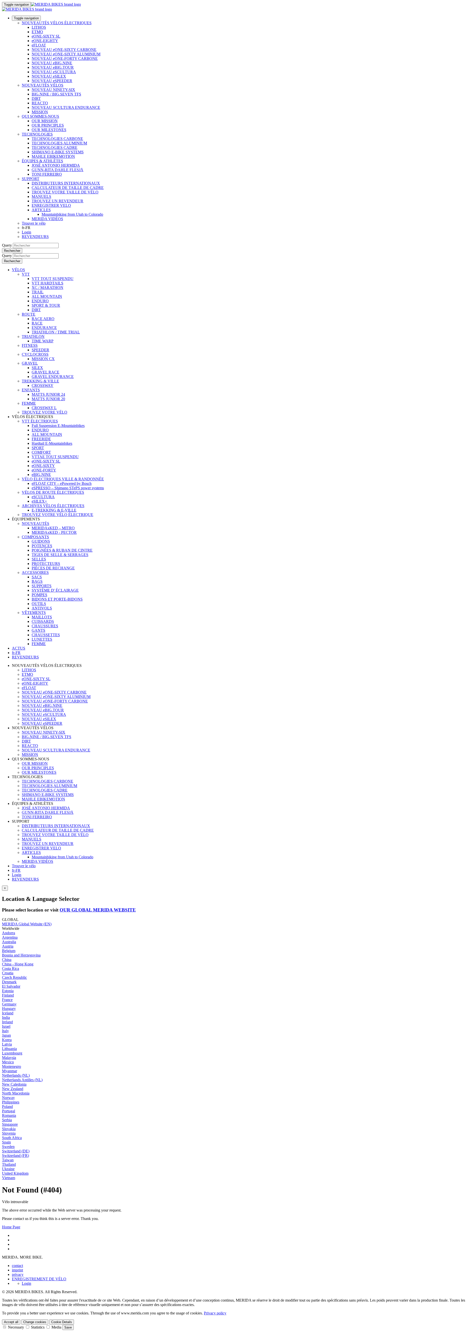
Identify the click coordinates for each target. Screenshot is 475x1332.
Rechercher (12, 251)
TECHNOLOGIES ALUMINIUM (59, 143)
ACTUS (18, 648)
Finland (8, 995)
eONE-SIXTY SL (46, 36)
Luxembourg (12, 1053)
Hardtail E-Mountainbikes (52, 443)
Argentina (10, 937)
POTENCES (42, 546)
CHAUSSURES (45, 626)
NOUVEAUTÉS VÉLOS (42, 85)
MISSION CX (43, 359)
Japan (6, 1035)
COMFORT (41, 452)
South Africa (12, 1138)
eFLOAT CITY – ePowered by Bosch (62, 483)
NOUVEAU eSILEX (49, 76)
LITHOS (39, 27)
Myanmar (9, 1071)
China (6, 960)
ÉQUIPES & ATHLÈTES (42, 161)
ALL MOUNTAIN (47, 296)
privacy (18, 1274)
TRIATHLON (33, 336)
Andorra (8, 933)
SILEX (37, 368)
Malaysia (9, 1057)
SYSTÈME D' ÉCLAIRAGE (55, 590)
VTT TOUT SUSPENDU (52, 279)
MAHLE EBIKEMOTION (53, 156)
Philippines (10, 1102)
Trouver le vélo (34, 223)
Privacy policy (215, 1313)
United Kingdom (15, 1173)
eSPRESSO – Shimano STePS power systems (68, 488)
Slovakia (9, 1129)
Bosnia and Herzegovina (21, 955)
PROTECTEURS (46, 563)
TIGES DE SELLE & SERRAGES (60, 555)
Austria (7, 946)
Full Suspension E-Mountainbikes (58, 425)
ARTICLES (41, 210)
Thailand (9, 1164)
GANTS (38, 630)
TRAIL (38, 292)
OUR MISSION (45, 121)
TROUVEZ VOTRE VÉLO (44, 412)
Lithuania (9, 1049)
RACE (37, 323)
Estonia (8, 991)
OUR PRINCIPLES (48, 125)
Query (7, 245)
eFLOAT (39, 45)
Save (68, 1327)
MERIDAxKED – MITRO (53, 528)
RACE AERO (43, 319)
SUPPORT (30, 179)
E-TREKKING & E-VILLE (54, 510)
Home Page (11, 1227)
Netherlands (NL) (16, 1075)
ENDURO (40, 301)
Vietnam (8, 1178)
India (6, 1017)
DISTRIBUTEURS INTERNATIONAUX (66, 183)
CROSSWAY (42, 385)
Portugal (8, 1111)
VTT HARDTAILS (47, 283)
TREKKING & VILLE (40, 381)
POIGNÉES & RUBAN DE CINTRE (62, 550)
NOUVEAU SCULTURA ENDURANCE (66, 107)
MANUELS (41, 196)
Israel (6, 1026)
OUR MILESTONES (49, 130)
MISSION (40, 112)
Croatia (7, 973)
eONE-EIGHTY (45, 41)
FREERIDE (41, 439)
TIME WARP (42, 341)
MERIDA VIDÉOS (47, 219)
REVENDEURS (35, 236)
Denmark (9, 982)
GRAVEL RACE (45, 372)
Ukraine (8, 1169)
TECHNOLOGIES (37, 134)
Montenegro (11, 1066)
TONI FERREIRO (47, 174)
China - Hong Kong (17, 964)
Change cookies (34, 1322)
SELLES (39, 559)
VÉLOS (18, 270)
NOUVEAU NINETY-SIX (53, 90)
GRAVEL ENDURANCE (53, 376)
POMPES (39, 595)
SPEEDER (40, 350)
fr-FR (16, 870)
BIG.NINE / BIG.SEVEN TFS (56, 94)
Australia (9, 942)
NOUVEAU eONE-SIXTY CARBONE (64, 49)
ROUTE (28, 314)
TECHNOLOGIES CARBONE (57, 139)
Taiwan (8, 1160)
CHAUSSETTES (46, 635)
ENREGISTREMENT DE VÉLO (39, 1279)
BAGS (37, 581)
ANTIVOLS (42, 608)
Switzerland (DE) (15, 1151)
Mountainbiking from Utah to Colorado (72, 214)
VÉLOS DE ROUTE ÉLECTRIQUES (53, 492)
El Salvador (11, 986)
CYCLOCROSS (35, 354)
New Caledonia (14, 1084)
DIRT (36, 98)
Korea (7, 1040)
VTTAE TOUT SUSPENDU (55, 457)
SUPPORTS (41, 586)
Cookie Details (61, 1322)
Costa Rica (10, 968)
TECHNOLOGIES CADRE (54, 147)
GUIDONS (41, 541)
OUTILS (39, 604)
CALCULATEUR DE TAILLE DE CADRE (68, 188)
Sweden (8, 1147)
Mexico (8, 1062)
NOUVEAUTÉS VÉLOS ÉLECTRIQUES (57, 23)
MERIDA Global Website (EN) (26, 924)
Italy (5, 1031)
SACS (37, 577)
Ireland (7, 1022)
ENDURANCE (44, 328)
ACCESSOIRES (35, 572)
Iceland (7, 1013)
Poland (7, 1106)
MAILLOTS (42, 617)
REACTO (40, 103)
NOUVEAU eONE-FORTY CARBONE (65, 58)
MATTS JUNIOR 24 (48, 394)
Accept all (11, 1322)
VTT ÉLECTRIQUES (40, 421)
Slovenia (9, 1133)
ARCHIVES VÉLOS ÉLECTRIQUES (53, 506)
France (7, 1000)
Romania (9, 1115)
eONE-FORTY (44, 470)
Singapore (10, 1124)
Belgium (8, 951)
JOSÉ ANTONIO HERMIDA (56, 165)
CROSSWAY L (44, 408)
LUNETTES (42, 639)
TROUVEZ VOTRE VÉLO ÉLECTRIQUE (57, 515)
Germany (9, 1004)
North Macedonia (15, 1093)
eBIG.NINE (41, 474)
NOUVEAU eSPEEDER (52, 81)
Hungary (9, 1008)
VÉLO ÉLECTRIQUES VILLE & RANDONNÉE (63, 479)
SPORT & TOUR (46, 305)
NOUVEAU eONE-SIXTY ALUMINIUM (66, 54)
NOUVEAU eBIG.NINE (52, 63)
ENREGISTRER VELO (51, 205)
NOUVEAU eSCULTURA (54, 72)
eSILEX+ (39, 501)
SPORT (38, 448)
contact (17, 1265)
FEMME (29, 403)
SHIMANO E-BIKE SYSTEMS (58, 152)
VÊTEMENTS (34, 612)
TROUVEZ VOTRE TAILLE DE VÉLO (65, 192)
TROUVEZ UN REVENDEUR (57, 201)
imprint (17, 1270)
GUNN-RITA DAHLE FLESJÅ (57, 170)
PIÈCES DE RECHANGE (53, 568)
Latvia (7, 1044)
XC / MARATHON (47, 287)
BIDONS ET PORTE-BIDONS (57, 599)
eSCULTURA (43, 497)
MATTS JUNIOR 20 (48, 399)
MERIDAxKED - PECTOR (54, 532)
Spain (6, 1142)
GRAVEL (30, 363)
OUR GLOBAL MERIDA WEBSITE (98, 909)
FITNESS (30, 345)
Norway (8, 1098)
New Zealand (12, 1089)
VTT (26, 274)
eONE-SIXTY (43, 466)
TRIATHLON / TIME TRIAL (56, 332)
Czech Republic (14, 977)
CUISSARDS (43, 621)
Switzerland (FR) (15, 1155)
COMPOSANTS (35, 537)
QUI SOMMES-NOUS (40, 116)
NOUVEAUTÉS (35, 523)
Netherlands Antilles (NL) (22, 1080)
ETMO (37, 32)
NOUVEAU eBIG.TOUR (53, 67)
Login (26, 232)
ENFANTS (31, 390)
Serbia (7, 1120)
